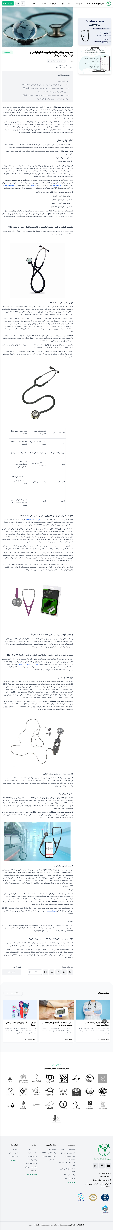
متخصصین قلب (32, 1156)
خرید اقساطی (51, 911)
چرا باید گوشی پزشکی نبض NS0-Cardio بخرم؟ (53, 92)
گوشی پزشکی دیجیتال (68, 1153)
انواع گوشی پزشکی (62, 81)
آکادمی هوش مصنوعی (49, 1156)
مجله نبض (52, 1160)
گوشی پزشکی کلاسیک (68, 1149)
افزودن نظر (11, 972)
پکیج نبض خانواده (69, 1175)
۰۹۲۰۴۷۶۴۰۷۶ (104, 1177)
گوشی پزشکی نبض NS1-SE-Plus (27, 664)
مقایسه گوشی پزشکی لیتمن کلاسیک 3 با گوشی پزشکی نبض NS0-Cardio (45, 85)
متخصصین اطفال (31, 1163)
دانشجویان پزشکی (31, 1167)
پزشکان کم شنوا (32, 1160)
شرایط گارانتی (14, 1156)
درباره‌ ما (15, 1149)
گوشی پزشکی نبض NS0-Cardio (36, 519)
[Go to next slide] (104, 1021)
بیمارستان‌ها (33, 1149)
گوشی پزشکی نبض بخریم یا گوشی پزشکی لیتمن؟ (52, 99)
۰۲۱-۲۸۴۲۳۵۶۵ (104, 1173)
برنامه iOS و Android (49, 1153)
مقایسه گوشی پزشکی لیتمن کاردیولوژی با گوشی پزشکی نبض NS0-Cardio (45, 88)
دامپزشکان (33, 1170)
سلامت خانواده (32, 1153)
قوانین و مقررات (13, 1153)
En (18, 3)
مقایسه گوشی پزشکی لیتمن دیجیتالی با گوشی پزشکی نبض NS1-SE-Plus (45, 95)
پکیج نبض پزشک (69, 1178)
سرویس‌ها (52, 1149)
